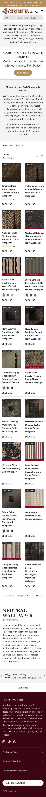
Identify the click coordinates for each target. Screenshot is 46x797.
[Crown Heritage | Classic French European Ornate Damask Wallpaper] (11, 359)
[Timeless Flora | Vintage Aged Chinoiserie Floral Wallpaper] (11, 172)
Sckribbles (12, 791)
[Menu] (42, 11)
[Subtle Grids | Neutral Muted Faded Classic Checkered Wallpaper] (11, 498)
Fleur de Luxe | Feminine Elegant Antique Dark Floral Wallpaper (33, 334)
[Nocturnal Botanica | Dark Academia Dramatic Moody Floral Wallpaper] (34, 219)
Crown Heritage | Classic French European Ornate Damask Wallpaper (11, 377)
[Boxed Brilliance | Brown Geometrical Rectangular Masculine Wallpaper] (34, 551)
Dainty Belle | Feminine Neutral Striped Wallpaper (34, 515)
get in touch (37, 38)
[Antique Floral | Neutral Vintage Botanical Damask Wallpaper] (11, 219)
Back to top (23, 688)
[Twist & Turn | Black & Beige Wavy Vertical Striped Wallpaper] (11, 266)
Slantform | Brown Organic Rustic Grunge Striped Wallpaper (34, 426)
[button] (36, 11)
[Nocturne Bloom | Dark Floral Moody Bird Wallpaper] (11, 451)
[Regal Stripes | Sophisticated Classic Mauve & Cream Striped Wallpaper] (34, 451)
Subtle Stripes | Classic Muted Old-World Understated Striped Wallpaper (34, 284)
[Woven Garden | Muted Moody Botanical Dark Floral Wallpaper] (11, 408)
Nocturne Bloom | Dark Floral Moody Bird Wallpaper (11, 468)
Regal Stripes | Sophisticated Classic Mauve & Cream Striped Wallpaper (33, 472)
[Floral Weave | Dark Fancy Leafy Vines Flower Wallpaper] (11, 315)
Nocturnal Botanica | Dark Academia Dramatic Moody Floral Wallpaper (34, 238)
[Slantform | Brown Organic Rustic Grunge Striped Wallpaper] (34, 408)
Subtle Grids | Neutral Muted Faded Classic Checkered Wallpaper (9, 519)
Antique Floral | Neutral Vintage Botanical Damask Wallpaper (11, 237)
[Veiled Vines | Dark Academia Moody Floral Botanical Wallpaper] (34, 172)
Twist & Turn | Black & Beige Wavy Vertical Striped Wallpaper (11, 284)
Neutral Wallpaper (16, 145)
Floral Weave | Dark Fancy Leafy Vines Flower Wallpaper (10, 333)
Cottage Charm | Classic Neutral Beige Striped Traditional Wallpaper (10, 571)
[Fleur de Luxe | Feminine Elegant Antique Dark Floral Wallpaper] (34, 315)
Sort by (5, 154)
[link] (9, 595)
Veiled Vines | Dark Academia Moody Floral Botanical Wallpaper (34, 191)
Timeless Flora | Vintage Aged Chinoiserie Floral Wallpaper (10, 190)
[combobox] (23, 17)
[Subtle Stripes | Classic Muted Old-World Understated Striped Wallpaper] (34, 266)
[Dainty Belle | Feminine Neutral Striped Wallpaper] (34, 498)
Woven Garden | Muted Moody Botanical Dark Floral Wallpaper (10, 426)
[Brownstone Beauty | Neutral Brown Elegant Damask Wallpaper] (34, 359)
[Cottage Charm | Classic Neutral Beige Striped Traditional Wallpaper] (11, 551)
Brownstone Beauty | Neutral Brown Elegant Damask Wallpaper (34, 377)
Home (4, 145)
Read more (23, 73)
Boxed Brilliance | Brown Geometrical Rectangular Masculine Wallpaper (33, 572)
